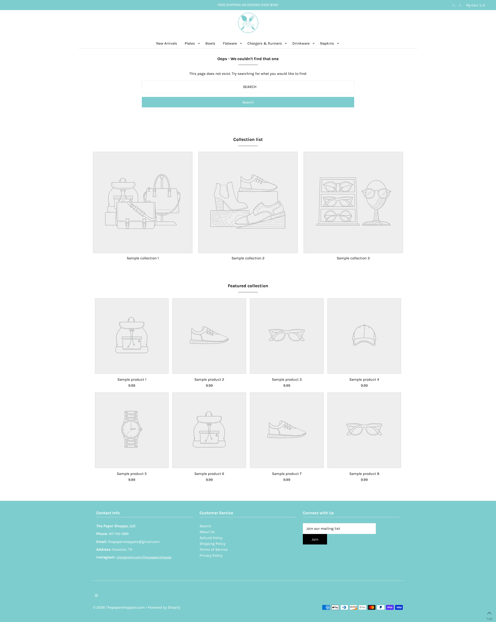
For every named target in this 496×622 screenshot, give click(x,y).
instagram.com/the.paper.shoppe (143, 557)
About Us (207, 532)
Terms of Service (214, 549)
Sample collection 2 (248, 258)
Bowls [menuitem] (210, 43)
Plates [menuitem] (190, 43)
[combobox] (248, 87)
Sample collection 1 (143, 258)
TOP (489, 617)
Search (205, 526)
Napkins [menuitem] (327, 43)
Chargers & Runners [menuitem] (264, 43)
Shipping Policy (213, 544)
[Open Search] (453, 5)
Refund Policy (211, 538)
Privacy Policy (211, 555)
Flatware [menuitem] (230, 43)
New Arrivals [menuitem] (166, 43)
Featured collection (248, 285)
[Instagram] (96, 596)
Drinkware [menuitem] (301, 43)
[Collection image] (143, 249)
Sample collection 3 (353, 258)
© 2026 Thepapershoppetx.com (119, 607)
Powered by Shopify (164, 607)
